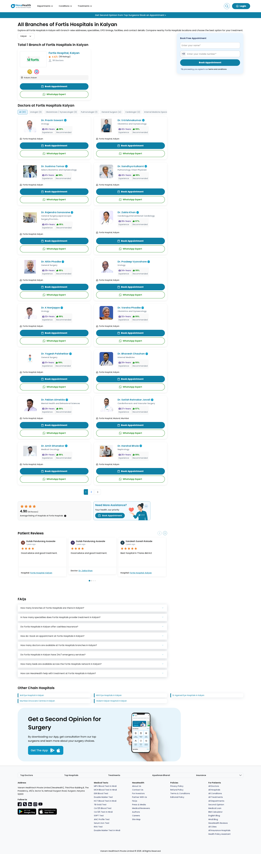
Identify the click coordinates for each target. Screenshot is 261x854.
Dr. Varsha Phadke (129, 307)
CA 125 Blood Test (102, 808)
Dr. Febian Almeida (53, 399)
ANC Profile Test (102, 819)
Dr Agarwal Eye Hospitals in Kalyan (188, 695)
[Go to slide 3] (93, 580)
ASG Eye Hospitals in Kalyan (109, 695)
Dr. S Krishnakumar (129, 120)
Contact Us (137, 789)
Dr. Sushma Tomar (52, 166)
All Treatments (215, 797)
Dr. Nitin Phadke (51, 261)
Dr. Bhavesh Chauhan (131, 353)
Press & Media (139, 804)
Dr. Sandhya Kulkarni (131, 166)
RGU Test (98, 826)
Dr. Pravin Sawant (52, 120)
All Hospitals (214, 789)
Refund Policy (176, 789)
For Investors (138, 793)
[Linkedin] (30, 804)
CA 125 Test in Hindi (103, 812)
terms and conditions (217, 69)
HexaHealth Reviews (218, 823)
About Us (136, 786)
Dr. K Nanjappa (50, 307)
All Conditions (215, 793)
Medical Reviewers (141, 808)
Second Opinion (216, 804)
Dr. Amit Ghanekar (52, 445)
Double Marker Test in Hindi (107, 830)
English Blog (214, 815)
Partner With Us (139, 797)
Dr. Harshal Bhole (128, 445)
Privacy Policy (176, 786)
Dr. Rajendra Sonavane (55, 212)
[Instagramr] (35, 804)
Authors (136, 812)
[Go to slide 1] (89, 581)
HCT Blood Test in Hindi (105, 801)
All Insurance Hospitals (219, 830)
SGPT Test (99, 815)
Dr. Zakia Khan (127, 212)
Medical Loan (214, 808)
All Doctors (213, 786)
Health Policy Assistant (219, 834)
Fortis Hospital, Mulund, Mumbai (114, 418)
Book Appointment (56, 86)
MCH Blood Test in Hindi (105, 789)
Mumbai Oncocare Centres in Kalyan (37, 700)
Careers (136, 815)
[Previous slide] (160, 533)
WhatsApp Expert (56, 94)
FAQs (134, 801)
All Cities (212, 826)
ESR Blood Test (101, 793)
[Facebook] (20, 804)
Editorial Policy (177, 797)
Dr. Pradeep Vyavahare (132, 261)
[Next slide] (165, 533)
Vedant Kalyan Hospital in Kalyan (111, 700)
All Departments (216, 801)
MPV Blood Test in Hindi (105, 786)
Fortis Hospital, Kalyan (64, 53)
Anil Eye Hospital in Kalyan (32, 695)
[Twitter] (25, 804)
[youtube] (40, 804)
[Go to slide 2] (91, 581)
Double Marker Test (103, 797)
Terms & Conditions (180, 793)
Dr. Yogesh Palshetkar (55, 353)
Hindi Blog (213, 819)
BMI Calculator (215, 812)
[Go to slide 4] (95, 580)
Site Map (136, 819)
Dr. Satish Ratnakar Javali (134, 399)
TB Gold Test (100, 804)
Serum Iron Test (101, 823)
